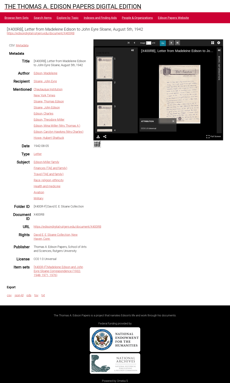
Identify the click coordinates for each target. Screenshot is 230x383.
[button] (134, 52)
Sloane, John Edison (47, 107)
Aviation (39, 192)
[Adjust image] (163, 58)
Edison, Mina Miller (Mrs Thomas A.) (57, 125)
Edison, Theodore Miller (49, 119)
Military (38, 198)
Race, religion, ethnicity (49, 180)
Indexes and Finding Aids (100, 18)
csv (9, 295)
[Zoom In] (144, 58)
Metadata (22, 45)
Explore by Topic (68, 18)
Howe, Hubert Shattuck (49, 138)
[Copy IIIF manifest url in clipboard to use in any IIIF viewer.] (97, 144)
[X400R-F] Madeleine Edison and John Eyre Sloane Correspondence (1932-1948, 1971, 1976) (58, 271)
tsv (36, 295)
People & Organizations (137, 18)
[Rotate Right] (157, 58)
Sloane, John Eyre (45, 81)
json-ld (19, 295)
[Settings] (219, 42)
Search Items (43, 18)
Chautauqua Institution (48, 89)
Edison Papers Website (173, 18)
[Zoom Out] (150, 58)
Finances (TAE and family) (50, 168)
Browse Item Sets (17, 18)
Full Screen (216, 136)
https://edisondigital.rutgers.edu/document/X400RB (40, 33)
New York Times (44, 95)
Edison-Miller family (46, 162)
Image (142, 43)
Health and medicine (47, 186)
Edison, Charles (43, 113)
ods (28, 295)
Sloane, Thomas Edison (49, 101)
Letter (38, 154)
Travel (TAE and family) (48, 174)
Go (162, 43)
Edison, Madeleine (45, 73)
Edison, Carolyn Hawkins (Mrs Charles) (58, 131)
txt (43, 295)
